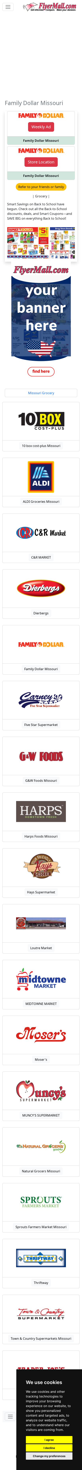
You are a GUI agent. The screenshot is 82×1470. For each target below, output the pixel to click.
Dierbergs (41, 613)
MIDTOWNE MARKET (41, 1004)
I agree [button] (49, 1439)
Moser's (41, 1059)
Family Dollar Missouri (41, 669)
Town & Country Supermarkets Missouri (41, 1338)
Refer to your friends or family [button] (41, 187)
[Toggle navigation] (8, 7)
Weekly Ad (41, 126)
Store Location (41, 162)
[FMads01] (41, 321)
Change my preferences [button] (49, 1456)
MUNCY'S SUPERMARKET (41, 1115)
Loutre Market (41, 948)
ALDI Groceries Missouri (41, 501)
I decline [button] (49, 1448)
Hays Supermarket (41, 892)
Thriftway (41, 1283)
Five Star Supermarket (41, 725)
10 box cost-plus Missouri (41, 446)
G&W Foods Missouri (41, 780)
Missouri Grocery (41, 393)
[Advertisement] (41, 57)
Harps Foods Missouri (41, 836)
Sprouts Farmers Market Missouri (41, 1227)
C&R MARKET (41, 557)
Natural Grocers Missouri (41, 1171)
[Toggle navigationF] (10, 1417)
